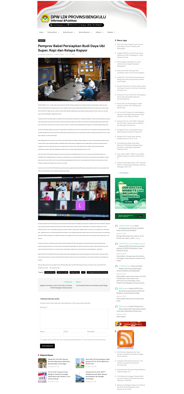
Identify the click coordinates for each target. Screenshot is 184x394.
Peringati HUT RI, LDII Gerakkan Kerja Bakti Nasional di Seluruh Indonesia (129, 131)
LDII (46, 110)
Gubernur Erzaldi (62, 272)
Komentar (44, 307)
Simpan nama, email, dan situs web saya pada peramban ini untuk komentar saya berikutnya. (74, 340)
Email (66, 332)
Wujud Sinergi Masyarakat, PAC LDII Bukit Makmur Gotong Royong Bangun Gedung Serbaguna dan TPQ (131, 165)
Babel (53, 135)
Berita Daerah (68, 32)
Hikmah (98, 32)
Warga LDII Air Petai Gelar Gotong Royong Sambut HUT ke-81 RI (129, 137)
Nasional (41, 40)
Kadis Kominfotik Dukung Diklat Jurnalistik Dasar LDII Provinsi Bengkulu (130, 72)
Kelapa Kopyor (75, 272)
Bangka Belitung (49, 272)
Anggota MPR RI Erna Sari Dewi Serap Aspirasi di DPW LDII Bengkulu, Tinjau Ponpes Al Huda (130, 55)
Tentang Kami (52, 32)
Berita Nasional (84, 32)
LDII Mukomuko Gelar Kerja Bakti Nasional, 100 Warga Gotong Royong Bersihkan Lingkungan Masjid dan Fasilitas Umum (129, 146)
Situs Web (90, 332)
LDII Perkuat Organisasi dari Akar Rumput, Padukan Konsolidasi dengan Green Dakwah (130, 354)
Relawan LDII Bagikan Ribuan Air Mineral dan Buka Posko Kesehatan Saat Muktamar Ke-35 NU (131, 387)
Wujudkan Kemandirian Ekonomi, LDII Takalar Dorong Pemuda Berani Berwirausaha (130, 363)
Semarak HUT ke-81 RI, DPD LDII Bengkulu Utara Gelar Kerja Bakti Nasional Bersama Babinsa (131, 97)
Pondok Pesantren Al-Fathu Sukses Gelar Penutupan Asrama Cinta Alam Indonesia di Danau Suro (131, 88)
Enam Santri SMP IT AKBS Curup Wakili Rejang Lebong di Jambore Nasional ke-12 (131, 156)
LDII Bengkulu (124, 173)
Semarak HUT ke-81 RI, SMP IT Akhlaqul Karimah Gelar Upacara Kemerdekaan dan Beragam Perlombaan (130, 123)
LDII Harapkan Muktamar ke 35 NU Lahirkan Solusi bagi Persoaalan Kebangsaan (129, 64)
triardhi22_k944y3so (46, 54)
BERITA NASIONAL (125, 348)
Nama (42, 332)
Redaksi (110, 32)
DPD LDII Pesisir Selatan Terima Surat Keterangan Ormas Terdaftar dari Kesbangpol (130, 46)
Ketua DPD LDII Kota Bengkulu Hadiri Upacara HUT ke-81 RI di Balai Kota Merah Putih (98, 361)
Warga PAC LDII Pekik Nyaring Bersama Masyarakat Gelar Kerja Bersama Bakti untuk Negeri (59, 361)
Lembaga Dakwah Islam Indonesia (97, 272)
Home (41, 32)
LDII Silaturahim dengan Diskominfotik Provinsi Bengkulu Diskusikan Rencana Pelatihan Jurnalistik (130, 378)
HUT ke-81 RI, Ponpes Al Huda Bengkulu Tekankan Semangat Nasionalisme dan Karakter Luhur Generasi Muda (130, 114)
